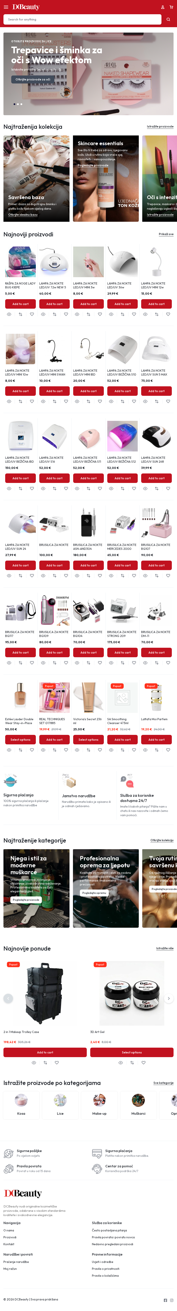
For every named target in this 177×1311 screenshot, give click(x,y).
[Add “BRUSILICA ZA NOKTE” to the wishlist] (66, 576)
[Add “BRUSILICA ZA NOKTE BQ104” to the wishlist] (100, 663)
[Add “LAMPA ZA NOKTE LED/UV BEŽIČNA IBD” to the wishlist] (32, 488)
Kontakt (8, 1244)
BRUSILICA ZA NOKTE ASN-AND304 (87, 547)
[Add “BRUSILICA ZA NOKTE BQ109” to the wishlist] (66, 663)
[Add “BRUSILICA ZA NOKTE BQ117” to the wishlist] (32, 663)
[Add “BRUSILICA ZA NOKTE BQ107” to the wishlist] (168, 576)
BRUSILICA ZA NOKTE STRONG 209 (121, 634)
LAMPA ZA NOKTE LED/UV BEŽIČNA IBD (19, 460)
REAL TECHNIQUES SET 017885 (52, 721)
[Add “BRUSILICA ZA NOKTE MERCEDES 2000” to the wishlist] (134, 576)
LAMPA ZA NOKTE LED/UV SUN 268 (153, 460)
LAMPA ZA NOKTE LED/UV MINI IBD (85, 372)
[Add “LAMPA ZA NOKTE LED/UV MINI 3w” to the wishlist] (100, 314)
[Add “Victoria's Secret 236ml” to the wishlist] (100, 750)
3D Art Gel (97, 1032)
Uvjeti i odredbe (102, 1262)
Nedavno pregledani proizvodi (112, 1244)
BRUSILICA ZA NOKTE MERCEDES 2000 (121, 547)
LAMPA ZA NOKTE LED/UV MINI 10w (17, 372)
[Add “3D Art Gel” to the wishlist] (143, 1063)
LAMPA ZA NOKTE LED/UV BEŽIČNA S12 (121, 460)
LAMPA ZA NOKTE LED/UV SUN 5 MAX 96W (154, 374)
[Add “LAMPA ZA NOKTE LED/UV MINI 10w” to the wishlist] (32, 401)
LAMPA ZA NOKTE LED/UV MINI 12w (153, 285)
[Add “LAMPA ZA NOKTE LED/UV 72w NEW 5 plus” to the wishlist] (66, 314)
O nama (8, 1230)
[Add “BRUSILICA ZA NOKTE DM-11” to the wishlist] (168, 663)
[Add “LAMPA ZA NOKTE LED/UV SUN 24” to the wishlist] (32, 576)
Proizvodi (9, 1237)
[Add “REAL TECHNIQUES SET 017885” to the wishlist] (66, 750)
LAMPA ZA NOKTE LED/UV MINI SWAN (52, 372)
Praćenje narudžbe (16, 1262)
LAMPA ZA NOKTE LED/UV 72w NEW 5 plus (52, 287)
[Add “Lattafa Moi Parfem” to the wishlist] (168, 750)
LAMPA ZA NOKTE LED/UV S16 (51, 460)
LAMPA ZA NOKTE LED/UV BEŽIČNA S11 (87, 460)
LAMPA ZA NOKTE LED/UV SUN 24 (17, 547)
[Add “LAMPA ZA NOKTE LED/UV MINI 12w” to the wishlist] (168, 314)
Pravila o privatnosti (105, 1269)
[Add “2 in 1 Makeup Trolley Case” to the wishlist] (56, 1063)
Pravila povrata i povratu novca (113, 1237)
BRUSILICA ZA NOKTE (53, 545)
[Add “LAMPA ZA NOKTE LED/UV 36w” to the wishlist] (134, 314)
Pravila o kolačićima (105, 1276)
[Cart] (171, 7)
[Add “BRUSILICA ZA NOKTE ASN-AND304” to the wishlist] (100, 576)
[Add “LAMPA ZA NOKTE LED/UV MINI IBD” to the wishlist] (100, 401)
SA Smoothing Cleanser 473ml (117, 721)
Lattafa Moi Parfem (154, 719)
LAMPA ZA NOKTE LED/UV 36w (119, 285)
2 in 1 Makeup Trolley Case (21, 1032)
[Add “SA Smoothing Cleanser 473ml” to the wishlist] (134, 750)
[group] (20, 262)
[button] (14, 104)
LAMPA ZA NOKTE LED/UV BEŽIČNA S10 (121, 372)
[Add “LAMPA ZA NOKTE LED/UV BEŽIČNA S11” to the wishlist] (100, 488)
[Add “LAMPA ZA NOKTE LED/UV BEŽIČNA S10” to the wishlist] (134, 401)
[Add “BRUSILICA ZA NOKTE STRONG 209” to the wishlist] (134, 663)
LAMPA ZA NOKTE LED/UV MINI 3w (85, 285)
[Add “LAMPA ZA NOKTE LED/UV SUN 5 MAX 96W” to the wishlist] (168, 401)
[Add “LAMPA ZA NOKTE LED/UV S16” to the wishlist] (66, 488)
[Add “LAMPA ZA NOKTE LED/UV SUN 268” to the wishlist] (168, 488)
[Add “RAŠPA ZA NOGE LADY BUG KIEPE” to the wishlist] (32, 314)
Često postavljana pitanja (109, 1230)
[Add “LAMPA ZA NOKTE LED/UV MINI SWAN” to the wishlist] (66, 401)
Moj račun (10, 1269)
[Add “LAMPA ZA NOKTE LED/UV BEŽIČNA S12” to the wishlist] (134, 488)
